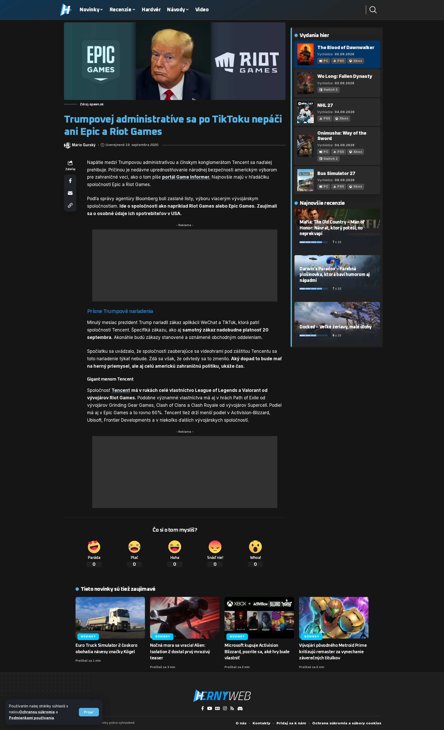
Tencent (121, 390)
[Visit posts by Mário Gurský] (67, 145)
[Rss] (232, 708)
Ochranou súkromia (37, 712)
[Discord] (240, 708)
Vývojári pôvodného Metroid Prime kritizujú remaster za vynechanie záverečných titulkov (333, 651)
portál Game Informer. (186, 177)
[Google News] (217, 708)
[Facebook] (202, 708)
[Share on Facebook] (70, 180)
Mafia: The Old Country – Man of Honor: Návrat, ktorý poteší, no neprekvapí (332, 228)
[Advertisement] (184, 265)
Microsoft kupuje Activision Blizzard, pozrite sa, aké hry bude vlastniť (257, 651)
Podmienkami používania (31, 718)
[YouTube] (209, 708)
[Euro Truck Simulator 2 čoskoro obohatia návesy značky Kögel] (110, 618)
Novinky (88, 636)
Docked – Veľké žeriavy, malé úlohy (336, 327)
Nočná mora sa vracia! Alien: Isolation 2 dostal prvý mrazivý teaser (180, 651)
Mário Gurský (84, 145)
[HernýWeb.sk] (222, 695)
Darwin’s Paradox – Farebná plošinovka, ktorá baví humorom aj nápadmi (334, 275)
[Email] (70, 193)
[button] (89, 712)
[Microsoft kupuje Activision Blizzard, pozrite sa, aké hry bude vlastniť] (259, 618)
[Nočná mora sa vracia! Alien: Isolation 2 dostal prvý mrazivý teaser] (184, 618)
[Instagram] (225, 708)
